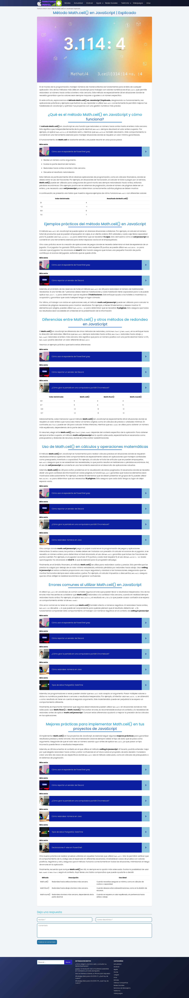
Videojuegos (138, 3)
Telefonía (125, 3)
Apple (98, 3)
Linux (148, 3)
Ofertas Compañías (121, 983)
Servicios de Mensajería (122, 988)
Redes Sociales (111, 3)
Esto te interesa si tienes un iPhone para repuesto (92, 974)
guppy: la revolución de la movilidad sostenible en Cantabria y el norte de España (92, 970)
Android (89, 3)
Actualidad (78, 3)
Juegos (116, 975)
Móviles (67, 3)
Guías (116, 972)
